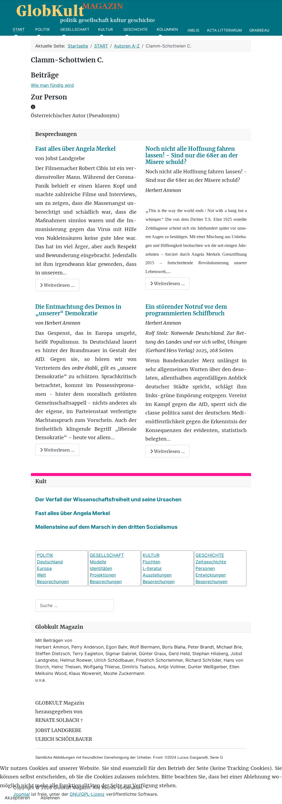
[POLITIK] (37, 35)
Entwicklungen (211, 575)
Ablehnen (50, 797)
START (19, 29)
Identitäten (101, 568)
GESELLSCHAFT (75, 29)
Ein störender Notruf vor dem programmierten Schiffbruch (186, 310)
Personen (205, 568)
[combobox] (74, 605)
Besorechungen (53, 581)
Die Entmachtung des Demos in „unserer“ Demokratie (78, 310)
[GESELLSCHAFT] (63, 35)
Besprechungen (106, 581)
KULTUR (105, 29)
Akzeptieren (17, 797)
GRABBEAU (259, 30)
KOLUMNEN (167, 29)
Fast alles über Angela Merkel (75, 148)
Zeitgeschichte (211, 561)
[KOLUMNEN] (159, 35)
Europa (44, 568)
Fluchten (151, 561)
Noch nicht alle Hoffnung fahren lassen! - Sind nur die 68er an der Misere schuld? (191, 155)
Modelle (98, 561)
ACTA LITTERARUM (224, 30)
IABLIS (193, 30)
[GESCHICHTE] (126, 35)
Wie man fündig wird (52, 85)
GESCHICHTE (135, 29)
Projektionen (103, 575)
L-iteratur (152, 568)
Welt (41, 575)
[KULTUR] (100, 35)
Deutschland (50, 561)
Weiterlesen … (59, 285)
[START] (15, 35)
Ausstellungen (157, 575)
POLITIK (42, 29)
